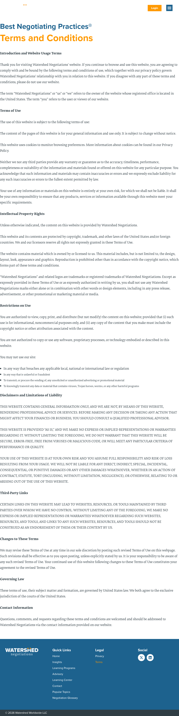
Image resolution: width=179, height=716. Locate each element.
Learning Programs (63, 668)
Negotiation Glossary (65, 698)
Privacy (99, 656)
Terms (98, 662)
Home (56, 656)
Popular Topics (61, 692)
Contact (57, 686)
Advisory (57, 674)
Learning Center (62, 680)
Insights (57, 662)
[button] (169, 8)
